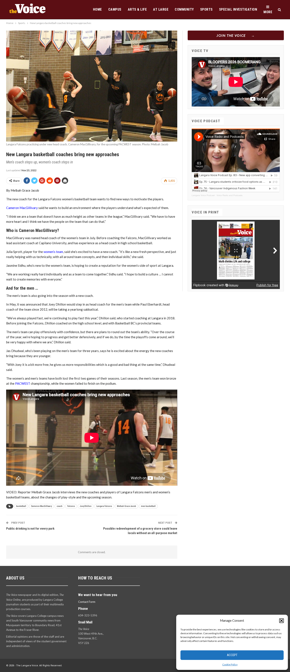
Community (184, 9)
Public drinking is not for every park (30, 528)
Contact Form (86, 601)
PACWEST (22, 383)
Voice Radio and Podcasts (229, 195)
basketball (21, 506)
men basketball (148, 506)
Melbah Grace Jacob (126, 506)
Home (97, 9)
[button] (281, 621)
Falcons (71, 506)
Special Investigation (238, 9)
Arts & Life (137, 9)
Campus (114, 9)
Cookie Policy (230, 664)
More (267, 12)
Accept (232, 655)
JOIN (231, 35)
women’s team (53, 252)
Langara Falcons (104, 506)
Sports (206, 9)
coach (59, 506)
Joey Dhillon (86, 506)
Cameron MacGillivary (22, 208)
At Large (160, 9)
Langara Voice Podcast (203, 195)
